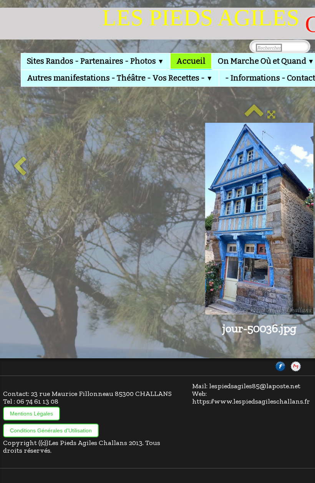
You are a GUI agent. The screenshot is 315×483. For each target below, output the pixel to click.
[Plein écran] (271, 114)
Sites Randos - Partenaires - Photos (95, 61)
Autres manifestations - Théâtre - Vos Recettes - (120, 77)
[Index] (254, 114)
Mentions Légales (31, 413)
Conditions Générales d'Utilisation (51, 430)
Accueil (191, 61)
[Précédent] (19, 167)
